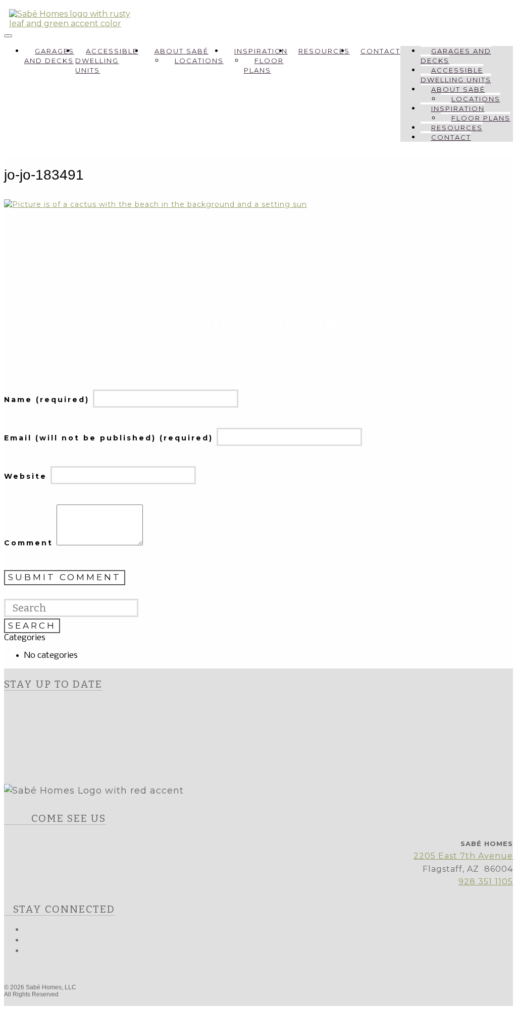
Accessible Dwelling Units (106, 60)
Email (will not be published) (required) (110, 437)
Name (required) (48, 399)
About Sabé (181, 51)
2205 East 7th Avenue (463, 856)
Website (27, 476)
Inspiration (261, 51)
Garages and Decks (49, 56)
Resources (324, 51)
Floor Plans (264, 65)
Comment (30, 542)
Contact (380, 51)
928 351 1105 (485, 881)
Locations (199, 61)
